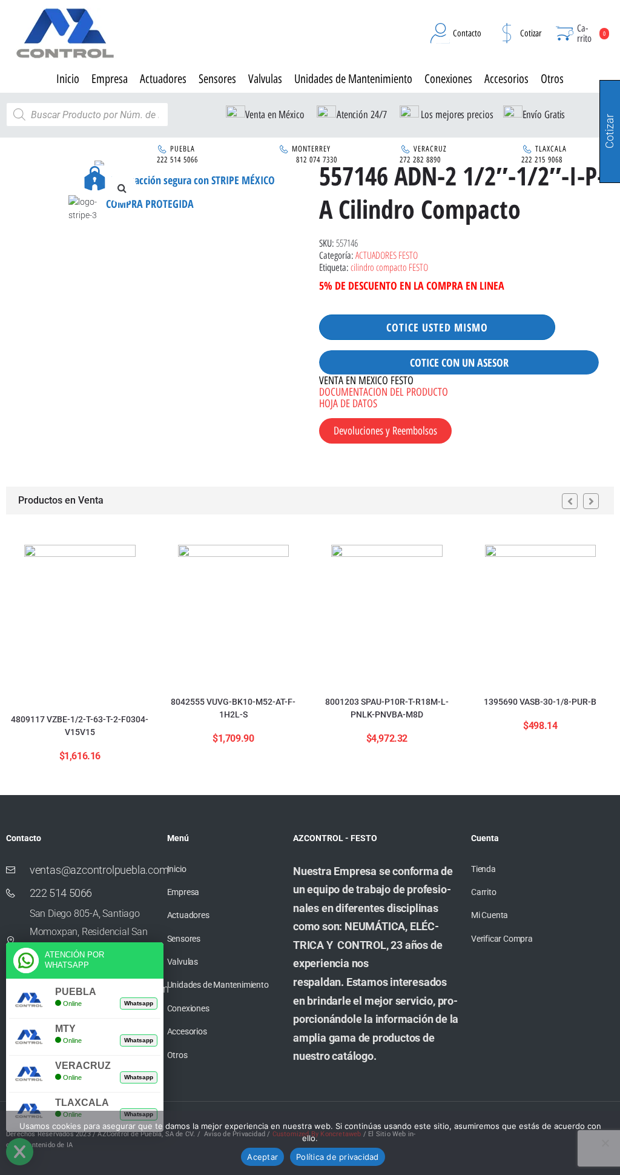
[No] (605, 1143)
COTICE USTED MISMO (437, 327)
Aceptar (262, 1157)
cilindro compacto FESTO (389, 267)
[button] (122, 188)
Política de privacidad (337, 1157)
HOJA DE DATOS (348, 403)
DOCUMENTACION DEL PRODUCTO (383, 392)
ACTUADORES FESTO (386, 255)
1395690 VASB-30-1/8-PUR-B (540, 702)
